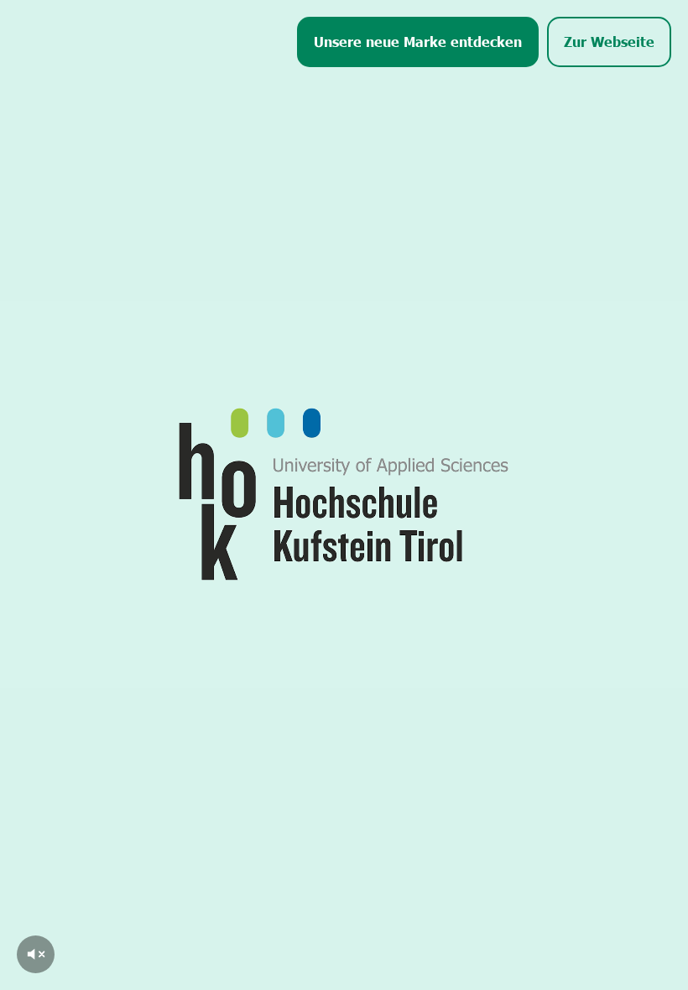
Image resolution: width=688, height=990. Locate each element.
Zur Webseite (609, 41)
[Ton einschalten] (36, 954)
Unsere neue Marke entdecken (418, 41)
